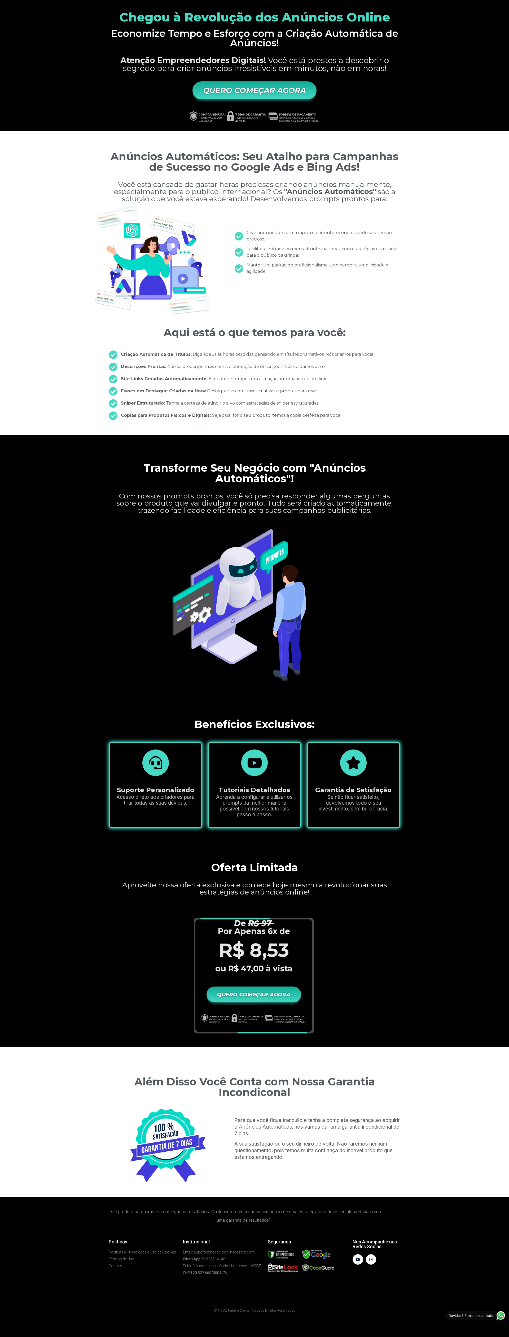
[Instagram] (371, 1259)
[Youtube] (358, 1259)
